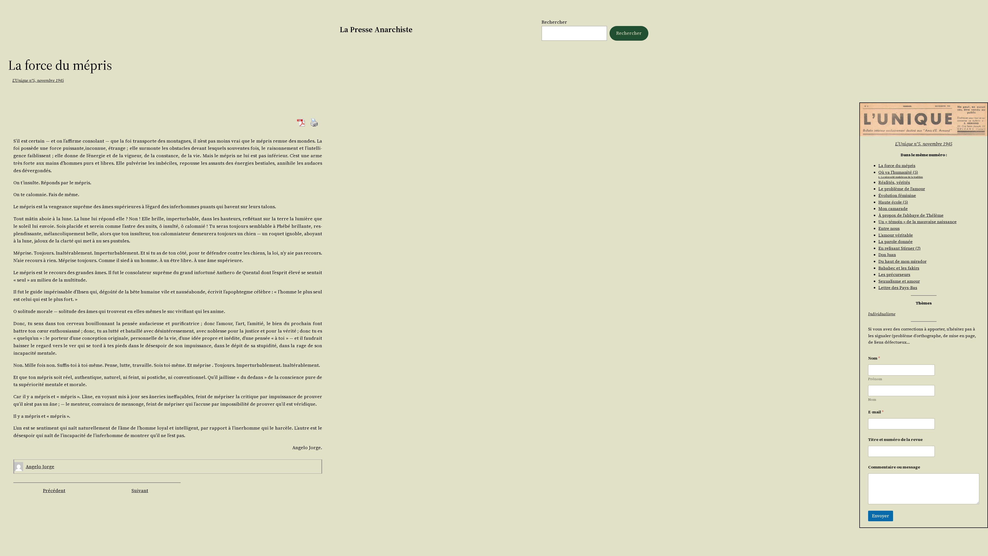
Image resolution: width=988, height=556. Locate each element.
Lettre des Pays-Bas (897, 287)
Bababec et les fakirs (898, 268)
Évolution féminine (897, 195)
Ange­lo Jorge (40, 466)
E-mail (876, 412)
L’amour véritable (895, 235)
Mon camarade (893, 208)
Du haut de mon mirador (902, 261)
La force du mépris (896, 165)
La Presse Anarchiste (376, 29)
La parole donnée (895, 241)
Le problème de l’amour (901, 189)
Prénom (875, 379)
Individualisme (881, 314)
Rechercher (554, 22)
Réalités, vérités (894, 182)
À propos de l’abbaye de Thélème (910, 215)
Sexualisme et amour (899, 281)
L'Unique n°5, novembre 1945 (38, 80)
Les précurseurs (894, 274)
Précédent (54, 490)
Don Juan (887, 254)
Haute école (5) (893, 202)
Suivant (139, 490)
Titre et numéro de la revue (895, 439)
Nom (872, 399)
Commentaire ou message (894, 467)
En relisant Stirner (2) (899, 248)
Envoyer (880, 516)
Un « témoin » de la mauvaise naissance (917, 221)
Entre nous (889, 228)
